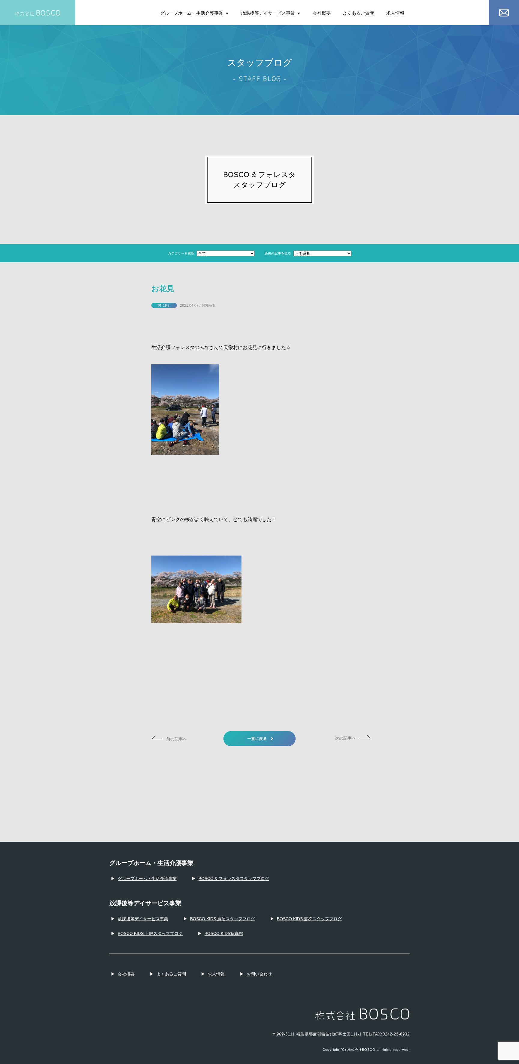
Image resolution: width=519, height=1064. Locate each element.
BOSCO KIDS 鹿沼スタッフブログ (222, 918)
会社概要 (322, 13)
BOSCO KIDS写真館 (224, 933)
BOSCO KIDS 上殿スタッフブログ (150, 933)
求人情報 (395, 13)
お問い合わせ (259, 974)
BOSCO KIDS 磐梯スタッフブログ (309, 918)
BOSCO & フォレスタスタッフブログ (234, 878)
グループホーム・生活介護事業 (194, 13)
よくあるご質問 (358, 13)
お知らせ (209, 305)
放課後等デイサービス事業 (271, 13)
